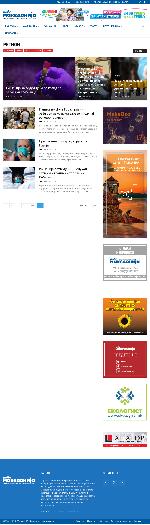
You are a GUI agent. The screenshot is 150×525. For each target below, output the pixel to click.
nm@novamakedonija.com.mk (64, 511)
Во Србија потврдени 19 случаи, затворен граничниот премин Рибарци (63, 173)
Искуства (48, 51)
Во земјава (8, 51)
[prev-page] (5, 205)
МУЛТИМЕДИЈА (111, 26)
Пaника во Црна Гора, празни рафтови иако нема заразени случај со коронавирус (66, 113)
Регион (19, 51)
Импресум (80, 521)
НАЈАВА (125, 2)
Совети (38, 51)
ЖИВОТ (79, 26)
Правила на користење (121, 521)
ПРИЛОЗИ (10, 33)
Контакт (137, 521)
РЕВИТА (116, 2)
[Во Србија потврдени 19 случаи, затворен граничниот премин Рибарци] (19, 178)
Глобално (29, 51)
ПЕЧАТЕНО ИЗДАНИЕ (102, 2)
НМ (7, 97)
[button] (143, 26)
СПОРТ (93, 26)
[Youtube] (144, 2)
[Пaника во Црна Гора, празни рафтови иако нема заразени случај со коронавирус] (19, 118)
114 (32, 206)
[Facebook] (135, 2)
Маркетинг (92, 521)
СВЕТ (65, 26)
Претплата (103, 521)
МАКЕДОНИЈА (29, 26)
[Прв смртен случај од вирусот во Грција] (19, 150)
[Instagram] (140, 2)
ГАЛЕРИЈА (10, 26)
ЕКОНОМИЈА (50, 26)
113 (24, 206)
